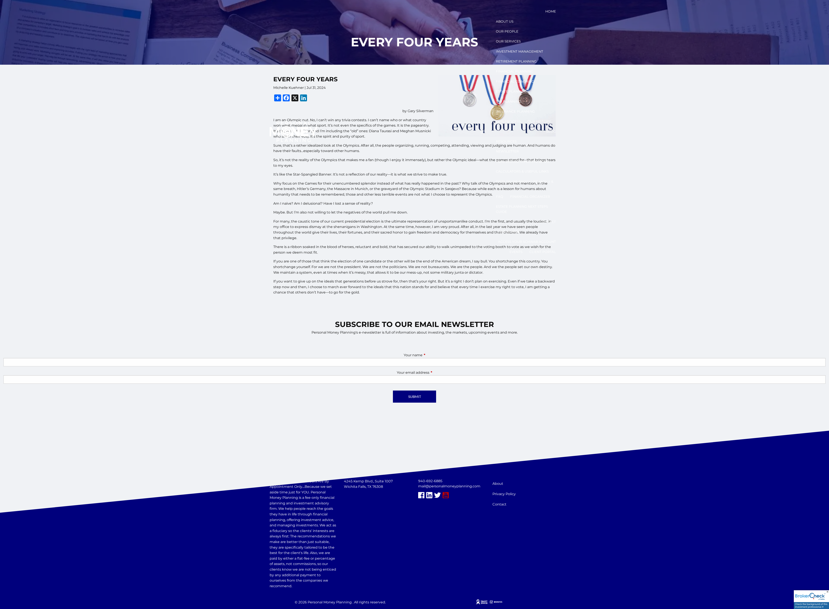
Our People (507, 31)
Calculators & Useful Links (522, 171)
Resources (506, 141)
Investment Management (519, 51)
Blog (551, 131)
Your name (431, 355)
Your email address (431, 372)
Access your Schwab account (527, 242)
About (497, 484)
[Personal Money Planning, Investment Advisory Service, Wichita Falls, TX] (354, 497)
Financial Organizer (530, 197)
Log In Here (509, 232)
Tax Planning (508, 101)
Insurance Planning (515, 111)
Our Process (508, 121)
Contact (548, 222)
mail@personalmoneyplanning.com (449, 486)
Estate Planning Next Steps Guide (522, 209)
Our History (539, 121)
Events (515, 252)
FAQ (499, 197)
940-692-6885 (430, 481)
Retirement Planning (516, 61)
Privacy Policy (504, 494)
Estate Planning (511, 91)
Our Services (508, 41)
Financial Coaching (515, 81)
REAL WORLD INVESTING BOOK (522, 161)
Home (550, 11)
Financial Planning (514, 71)
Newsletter (507, 151)
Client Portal (542, 252)
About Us (504, 21)
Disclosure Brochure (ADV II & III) (524, 184)
